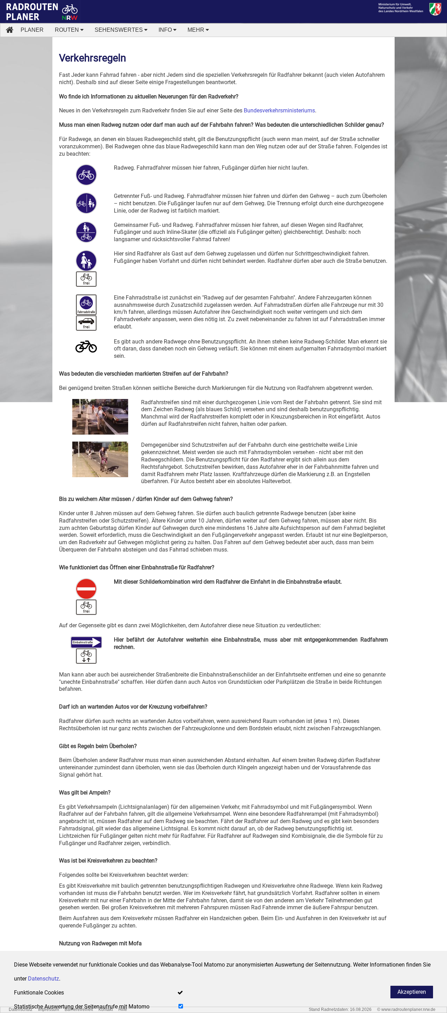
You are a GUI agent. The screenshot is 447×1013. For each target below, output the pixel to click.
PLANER (32, 30)
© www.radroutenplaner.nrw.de (406, 1009)
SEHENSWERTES (119, 30)
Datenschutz (43, 978)
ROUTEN (67, 30)
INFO (166, 30)
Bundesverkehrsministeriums (279, 110)
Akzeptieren (411, 992)
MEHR (197, 30)
